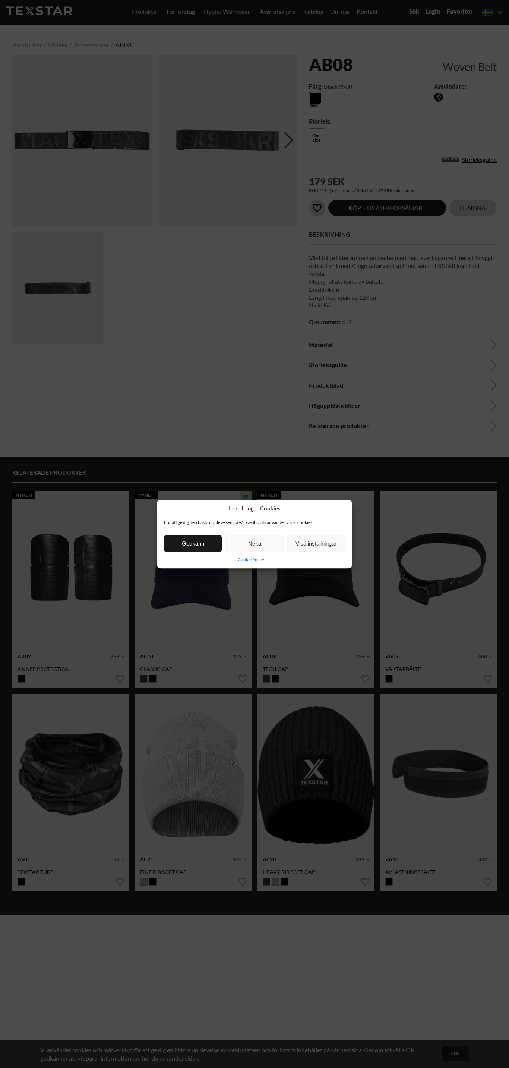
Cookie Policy (251, 559)
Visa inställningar (315, 543)
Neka (254, 543)
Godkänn (193, 543)
